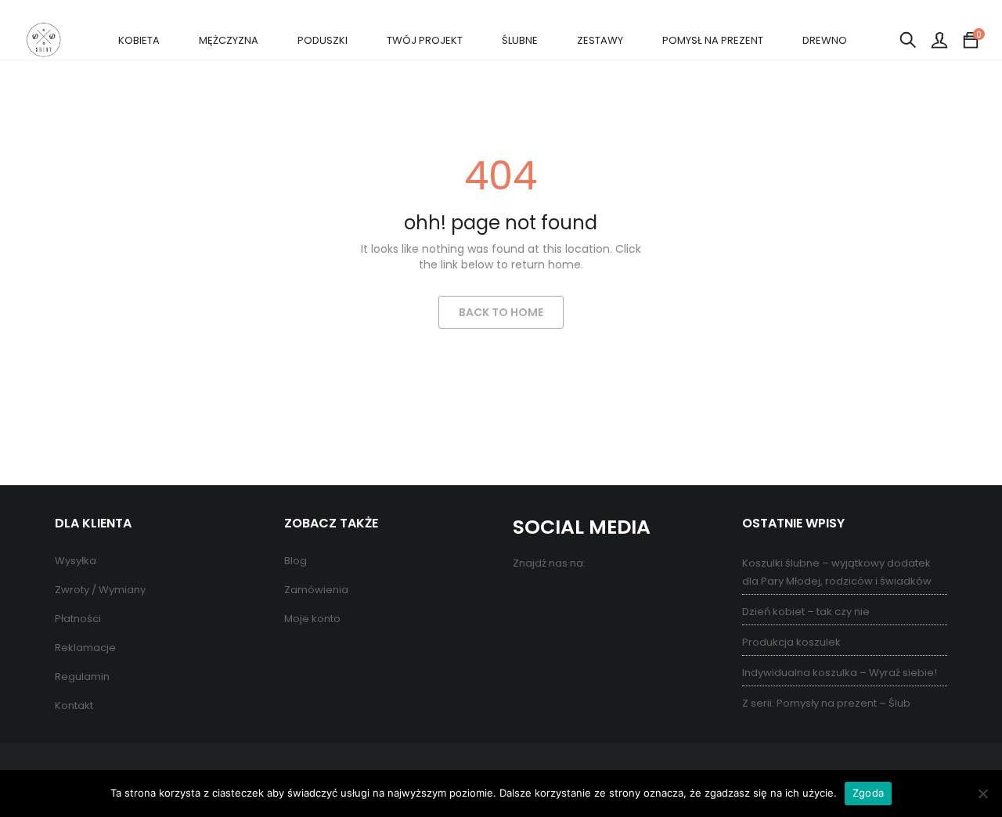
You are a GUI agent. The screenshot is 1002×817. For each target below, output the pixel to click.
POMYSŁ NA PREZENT (712, 40)
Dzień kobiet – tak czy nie (806, 611)
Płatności (78, 618)
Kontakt (74, 705)
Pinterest (557, 597)
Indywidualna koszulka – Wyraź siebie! (839, 672)
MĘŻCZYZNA (228, 40)
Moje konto (312, 618)
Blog (295, 560)
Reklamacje (85, 647)
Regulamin (82, 676)
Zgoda (868, 792)
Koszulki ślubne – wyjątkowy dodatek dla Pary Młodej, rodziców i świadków (837, 572)
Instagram (589, 597)
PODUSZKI (322, 40)
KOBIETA (139, 40)
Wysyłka (75, 560)
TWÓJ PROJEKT (425, 40)
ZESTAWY (600, 40)
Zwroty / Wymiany (100, 589)
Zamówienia (316, 589)
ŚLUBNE (520, 40)
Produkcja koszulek (791, 642)
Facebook (526, 597)
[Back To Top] (955, 762)
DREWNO (824, 40)
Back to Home (501, 312)
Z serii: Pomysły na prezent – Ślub (826, 703)
